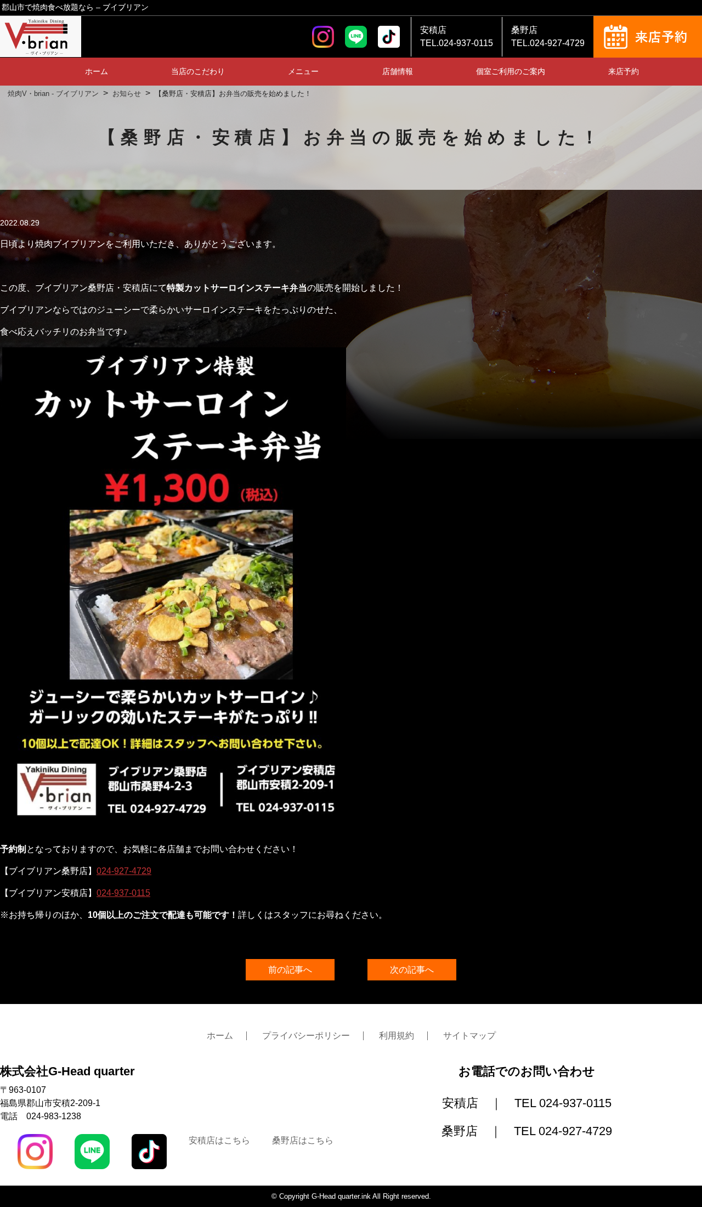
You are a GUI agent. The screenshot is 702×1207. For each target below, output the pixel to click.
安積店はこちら (219, 1140)
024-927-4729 (124, 871)
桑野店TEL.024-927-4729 (548, 36)
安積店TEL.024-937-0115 (456, 36)
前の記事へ (290, 969)
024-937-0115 (123, 893)
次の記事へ (412, 969)
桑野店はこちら (302, 1140)
